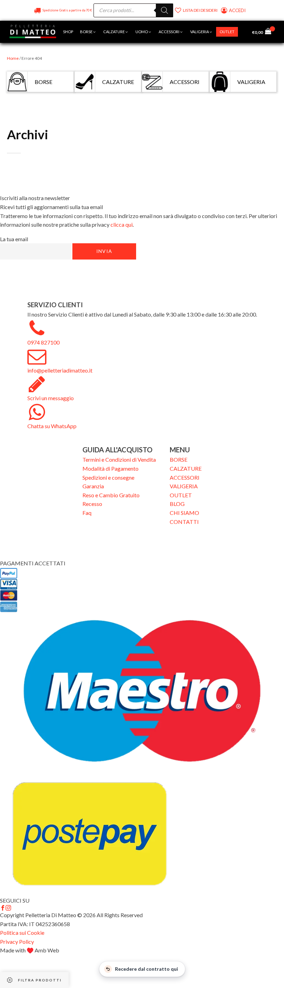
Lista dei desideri (200, 10)
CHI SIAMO (184, 512)
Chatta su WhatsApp (52, 426)
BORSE (178, 459)
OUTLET (181, 495)
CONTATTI (184, 521)
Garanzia (93, 486)
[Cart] (270, 32)
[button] (88, 32)
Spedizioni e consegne (108, 477)
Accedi (238, 10)
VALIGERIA (184, 486)
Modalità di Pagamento (110, 468)
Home (13, 58)
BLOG (177, 503)
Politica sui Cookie (22, 932)
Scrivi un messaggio (50, 398)
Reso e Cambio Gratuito (111, 495)
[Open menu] (245, 32)
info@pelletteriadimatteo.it (59, 370)
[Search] (164, 10)
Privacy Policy (17, 941)
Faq (86, 512)
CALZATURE (186, 468)
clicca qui (121, 224)
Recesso (92, 503)
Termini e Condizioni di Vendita (119, 459)
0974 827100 (43, 342)
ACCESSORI (184, 477)
